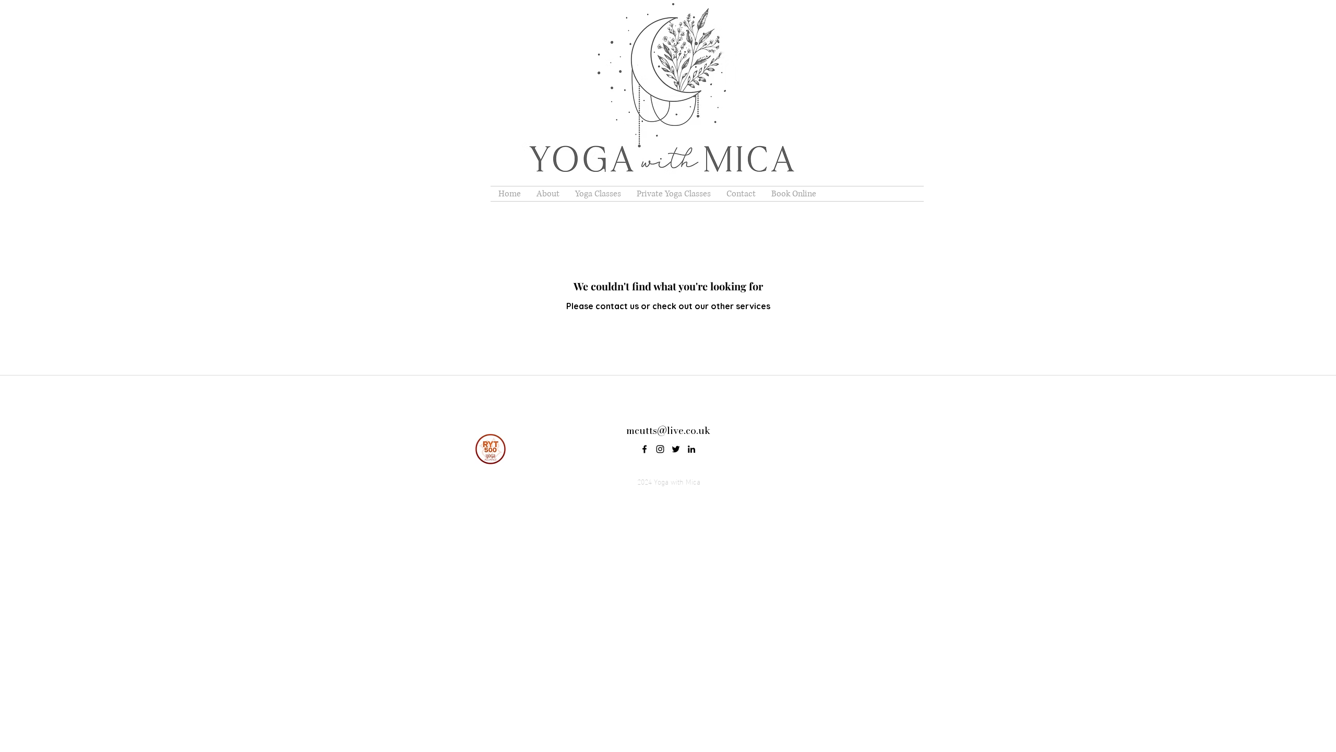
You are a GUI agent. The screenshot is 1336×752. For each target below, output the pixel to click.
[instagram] (660, 449)
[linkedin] (691, 449)
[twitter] (676, 449)
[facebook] (644, 449)
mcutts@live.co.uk (668, 430)
